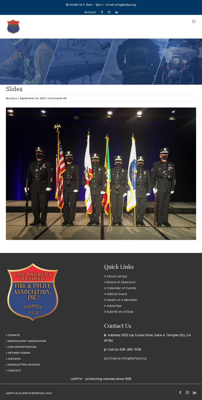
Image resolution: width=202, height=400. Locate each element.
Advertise (114, 306)
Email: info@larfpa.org (120, 5)
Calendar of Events (121, 288)
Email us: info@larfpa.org (127, 358)
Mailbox (14, 358)
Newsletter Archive (23, 364)
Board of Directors (120, 282)
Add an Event (116, 294)
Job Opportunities (21, 346)
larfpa (13, 98)
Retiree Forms (18, 352)
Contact (14, 370)
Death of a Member (121, 300)
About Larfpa (116, 276)
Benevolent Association (26, 341)
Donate (13, 335)
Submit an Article (119, 311)
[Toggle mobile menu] (194, 21)
